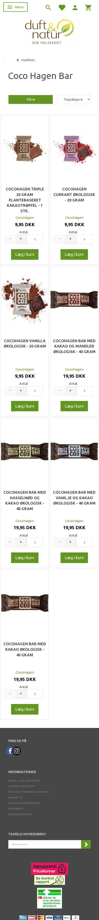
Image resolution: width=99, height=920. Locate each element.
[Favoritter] (62, 7)
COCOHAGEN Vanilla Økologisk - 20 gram (25, 343)
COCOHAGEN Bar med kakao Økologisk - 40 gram (24, 649)
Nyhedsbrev (15, 808)
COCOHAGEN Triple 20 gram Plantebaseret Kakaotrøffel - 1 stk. (25, 200)
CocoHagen (25, 217)
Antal (23, 232)
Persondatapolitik (20, 814)
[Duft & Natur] (49, 31)
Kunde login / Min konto (24, 781)
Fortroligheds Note (21, 786)
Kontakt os (15, 797)
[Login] (75, 7)
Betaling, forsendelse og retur (28, 792)
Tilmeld (86, 844)
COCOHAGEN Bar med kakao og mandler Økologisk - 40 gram (74, 346)
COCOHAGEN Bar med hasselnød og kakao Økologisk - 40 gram (24, 500)
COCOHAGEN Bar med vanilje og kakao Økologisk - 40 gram (74, 497)
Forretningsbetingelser (24, 803)
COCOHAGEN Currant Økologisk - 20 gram (74, 194)
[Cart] (88, 7)
